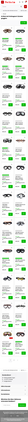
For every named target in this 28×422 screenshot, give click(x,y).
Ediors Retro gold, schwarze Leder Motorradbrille (6, 345)
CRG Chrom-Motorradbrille (6, 150)
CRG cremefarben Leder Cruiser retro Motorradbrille (7, 234)
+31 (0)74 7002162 (8, 379)
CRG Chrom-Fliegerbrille (18, 316)
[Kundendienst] (13, 375)
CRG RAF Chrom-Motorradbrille (19, 233)
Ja (11, 415)
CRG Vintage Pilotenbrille (5, 41)
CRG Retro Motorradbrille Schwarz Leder (19, 178)
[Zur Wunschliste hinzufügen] (11, 27)
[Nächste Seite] (17, 360)
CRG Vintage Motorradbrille (6, 68)
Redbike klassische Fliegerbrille (20, 205)
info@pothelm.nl (7, 381)
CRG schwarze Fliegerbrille (6, 123)
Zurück (4, 13)
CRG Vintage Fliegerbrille (18, 150)
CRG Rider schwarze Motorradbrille (6, 206)
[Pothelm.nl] (10, 2)
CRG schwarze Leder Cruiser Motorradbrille (19, 42)
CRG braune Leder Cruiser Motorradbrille (20, 69)
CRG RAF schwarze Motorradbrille (20, 260)
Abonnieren (22, 405)
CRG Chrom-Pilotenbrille (18, 96)
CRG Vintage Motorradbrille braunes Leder (6, 317)
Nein (18, 415)
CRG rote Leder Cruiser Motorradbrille (6, 261)
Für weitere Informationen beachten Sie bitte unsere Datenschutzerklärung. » (14, 420)
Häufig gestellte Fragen (9, 377)
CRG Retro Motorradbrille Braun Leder (19, 345)
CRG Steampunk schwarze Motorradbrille (6, 289)
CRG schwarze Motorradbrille (19, 123)
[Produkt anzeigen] (10, 49)
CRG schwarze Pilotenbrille (6, 96)
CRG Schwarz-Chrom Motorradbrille (6, 178)
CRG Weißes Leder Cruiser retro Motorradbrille (20, 289)
